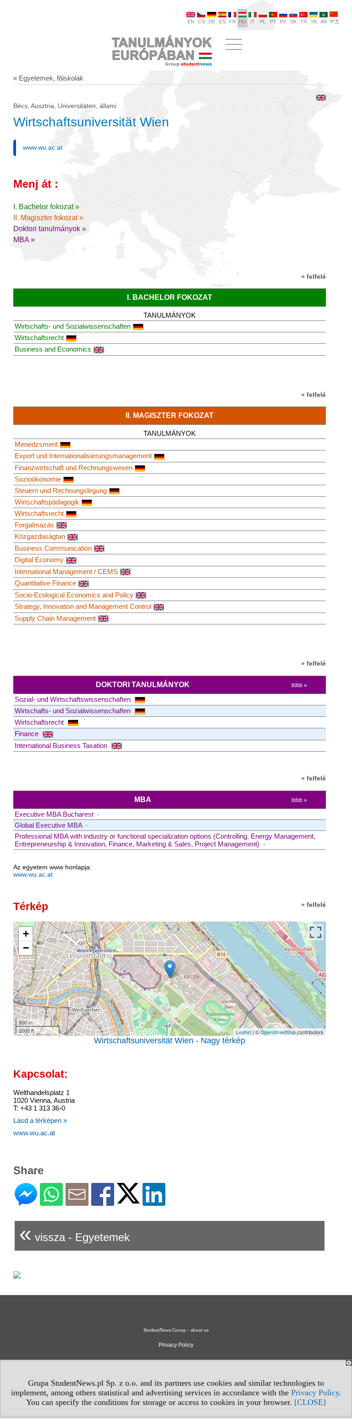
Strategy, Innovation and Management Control (83, 606)
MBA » (24, 240)
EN (190, 21)
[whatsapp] (51, 1202)
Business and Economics (53, 349)
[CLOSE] (310, 1402)
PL (263, 21)
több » (299, 685)
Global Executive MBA (49, 825)
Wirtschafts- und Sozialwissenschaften (73, 326)
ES (222, 21)
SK (293, 21)
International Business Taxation (62, 745)
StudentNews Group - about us (176, 1330)
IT (252, 21)
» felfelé (313, 276)
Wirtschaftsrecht (39, 338)
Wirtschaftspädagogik (47, 502)
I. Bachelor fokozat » (46, 207)
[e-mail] (77, 1202)
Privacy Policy (315, 1392)
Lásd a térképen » (40, 1120)
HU (242, 21)
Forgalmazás (34, 525)
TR (303, 21)
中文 (335, 21)
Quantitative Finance (45, 583)
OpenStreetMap (278, 1032)
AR (323, 21)
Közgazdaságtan (40, 536)
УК (314, 21)
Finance (27, 733)
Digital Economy (39, 560)
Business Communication (53, 548)
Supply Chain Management (55, 618)
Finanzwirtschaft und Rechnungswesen (73, 468)
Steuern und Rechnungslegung (61, 490)
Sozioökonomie (38, 479)
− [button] (26, 948)
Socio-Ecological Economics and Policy (74, 595)
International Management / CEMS (66, 571)
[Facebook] (102, 1202)
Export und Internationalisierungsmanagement (83, 456)
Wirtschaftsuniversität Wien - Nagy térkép (169, 1040)
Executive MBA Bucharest (55, 814)
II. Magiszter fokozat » (48, 218)
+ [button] (26, 933)
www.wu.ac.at (42, 147)
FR (232, 21)
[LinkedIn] (154, 1202)
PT (273, 21)
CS (201, 21)
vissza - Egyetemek (74, 1233)
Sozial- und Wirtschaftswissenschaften (73, 699)
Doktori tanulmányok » (49, 229)
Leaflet (243, 1032)
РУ (283, 21)
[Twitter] (128, 1199)
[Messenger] (26, 1202)
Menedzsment (36, 444)
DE (212, 21)
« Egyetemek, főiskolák (48, 78)
